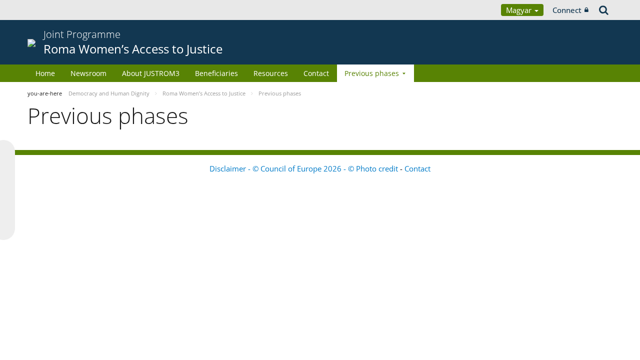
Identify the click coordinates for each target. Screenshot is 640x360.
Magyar (520, 10)
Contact (316, 73)
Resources (271, 73)
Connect (567, 10)
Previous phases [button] (371, 73)
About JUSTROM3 (151, 73)
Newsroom (88, 73)
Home (45, 73)
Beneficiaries (216, 73)
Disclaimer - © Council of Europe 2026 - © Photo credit (305, 169)
